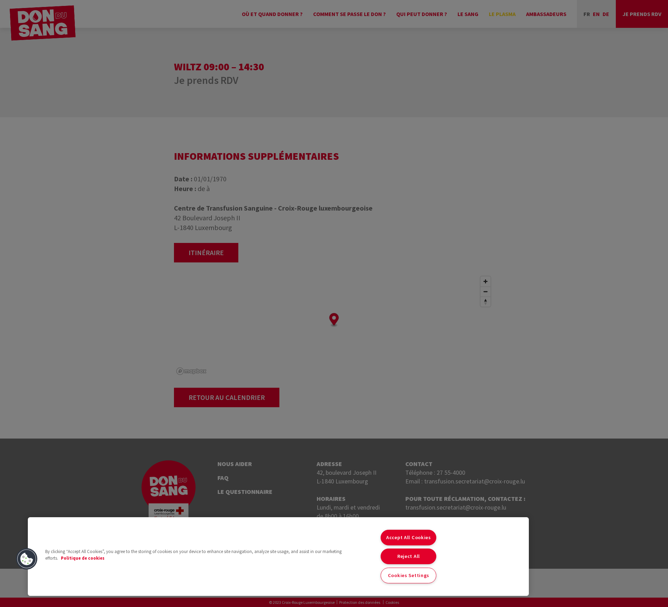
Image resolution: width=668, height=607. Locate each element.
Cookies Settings (409, 575)
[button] (27, 559)
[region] (278, 556)
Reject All (408, 556)
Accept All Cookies (408, 537)
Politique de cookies (82, 558)
